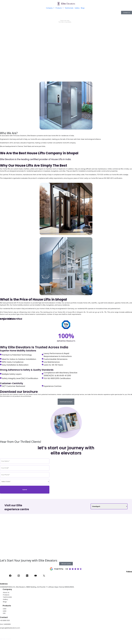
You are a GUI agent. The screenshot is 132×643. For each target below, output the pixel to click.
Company (49, 8)
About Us (6, 592)
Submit (24, 490)
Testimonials (69, 8)
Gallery (77, 8)
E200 (4, 611)
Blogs (83, 8)
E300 (4, 609)
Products (59, 8)
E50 (4, 613)
